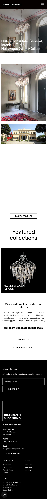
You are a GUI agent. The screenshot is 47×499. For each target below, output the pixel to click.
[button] (42, 5)
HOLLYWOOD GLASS (14, 287)
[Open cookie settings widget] (4, 495)
